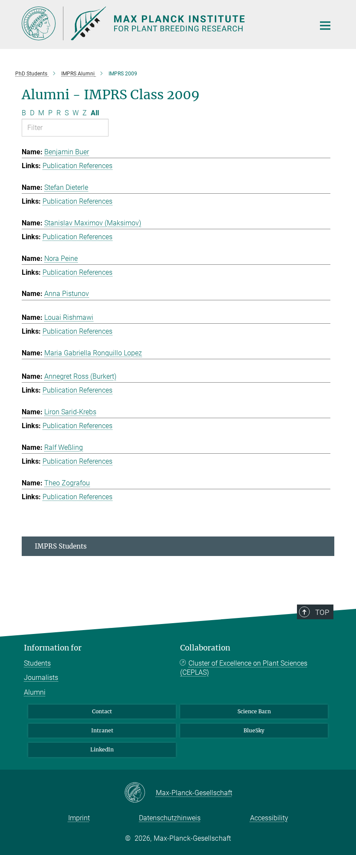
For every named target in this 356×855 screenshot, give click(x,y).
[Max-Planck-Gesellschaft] (140, 793)
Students (37, 663)
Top (322, 612)
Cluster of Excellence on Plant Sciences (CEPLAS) (243, 668)
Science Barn (254, 711)
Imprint (79, 818)
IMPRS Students (61, 546)
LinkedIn (102, 749)
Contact (102, 711)
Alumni (35, 692)
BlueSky (254, 730)
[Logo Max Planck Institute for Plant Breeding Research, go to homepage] (163, 23)
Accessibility (269, 818)
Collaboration (205, 648)
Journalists (41, 677)
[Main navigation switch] (325, 25)
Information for (53, 648)
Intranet (102, 730)
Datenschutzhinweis (170, 818)
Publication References (77, 166)
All (95, 113)
